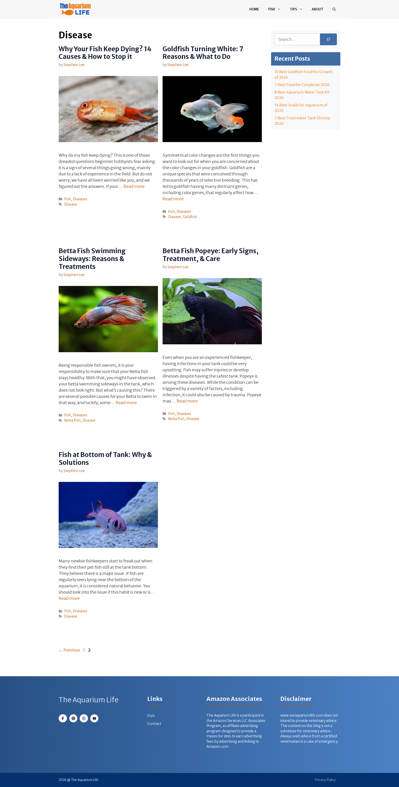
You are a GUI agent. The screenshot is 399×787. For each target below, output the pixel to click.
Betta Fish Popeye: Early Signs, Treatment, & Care (211, 255)
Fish (271, 9)
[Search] (328, 39)
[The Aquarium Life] (75, 9)
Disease (70, 204)
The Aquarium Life (88, 699)
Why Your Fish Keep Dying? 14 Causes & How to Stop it (105, 53)
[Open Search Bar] (334, 9)
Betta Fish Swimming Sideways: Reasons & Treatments (92, 258)
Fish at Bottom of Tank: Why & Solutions (105, 459)
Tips (293, 9)
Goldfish (190, 217)
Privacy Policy (325, 780)
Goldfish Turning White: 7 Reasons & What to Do (203, 53)
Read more (134, 186)
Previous (69, 650)
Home (254, 9)
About (317, 9)
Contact (154, 723)
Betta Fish (72, 420)
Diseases (80, 199)
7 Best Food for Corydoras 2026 (302, 84)
